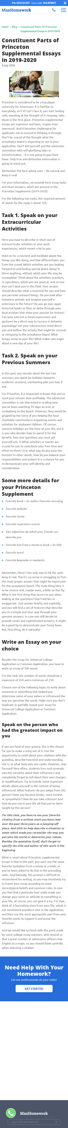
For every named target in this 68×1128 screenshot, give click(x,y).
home (5, 26)
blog (14, 26)
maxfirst (49, 2)
